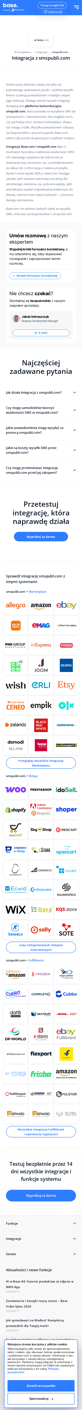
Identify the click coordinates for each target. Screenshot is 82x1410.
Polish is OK (55, 11)
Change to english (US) (52, 5)
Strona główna (22, 52)
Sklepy (33, 776)
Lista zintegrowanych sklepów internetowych (41, 947)
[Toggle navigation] (76, 8)
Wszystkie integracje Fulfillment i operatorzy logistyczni (41, 1132)
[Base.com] (15, 7)
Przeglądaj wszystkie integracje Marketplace (40, 763)
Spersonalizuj (38, 1398)
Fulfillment (36, 960)
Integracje (42, 52)
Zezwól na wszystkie (41, 1385)
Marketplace (38, 591)
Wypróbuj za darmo (41, 537)
